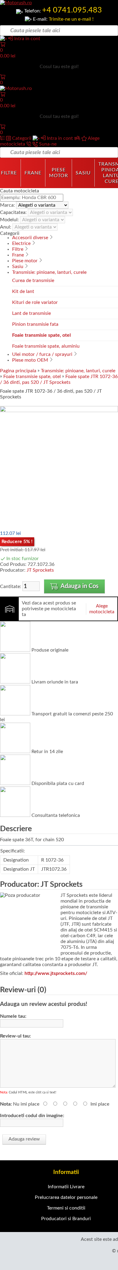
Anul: (6, 227)
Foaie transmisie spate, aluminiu (46, 346)
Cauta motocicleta (19, 190)
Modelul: (10, 219)
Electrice (21, 243)
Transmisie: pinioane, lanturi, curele (49, 272)
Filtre (17, 249)
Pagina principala (18, 370)
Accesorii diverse (30, 237)
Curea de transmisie (33, 280)
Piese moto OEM (30, 360)
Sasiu (83, 172)
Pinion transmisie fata (35, 324)
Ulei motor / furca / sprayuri (42, 354)
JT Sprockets (40, 570)
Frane (33, 172)
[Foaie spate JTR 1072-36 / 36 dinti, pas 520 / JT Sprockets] (59, 410)
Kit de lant (23, 291)
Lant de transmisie (31, 313)
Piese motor (58, 172)
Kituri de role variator (35, 302)
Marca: (8, 205)
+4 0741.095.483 (72, 10)
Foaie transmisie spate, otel (41, 335)
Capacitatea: (14, 212)
